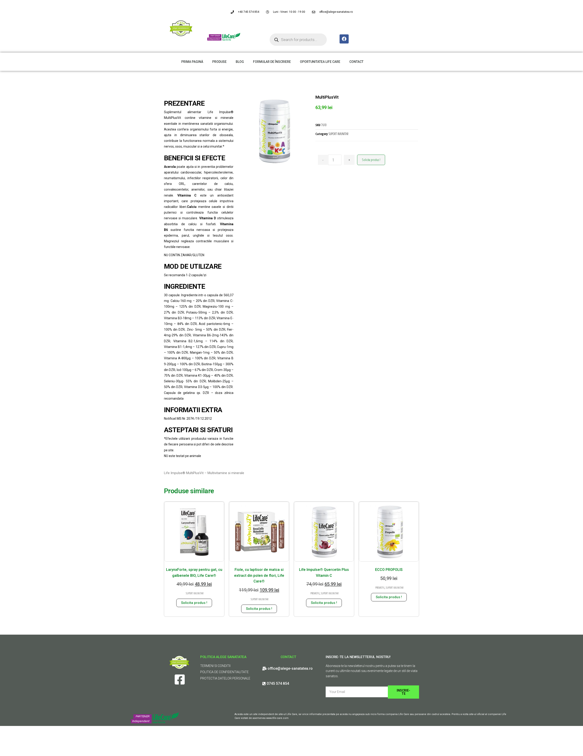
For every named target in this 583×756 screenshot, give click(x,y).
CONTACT (356, 62)
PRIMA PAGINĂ (192, 62)
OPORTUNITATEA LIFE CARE (320, 62)
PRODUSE (219, 62)
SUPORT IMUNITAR (338, 134)
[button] (573, 6)
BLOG (240, 62)
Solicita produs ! (371, 159)
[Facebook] (344, 38)
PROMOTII (315, 593)
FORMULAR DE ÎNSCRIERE (272, 62)
